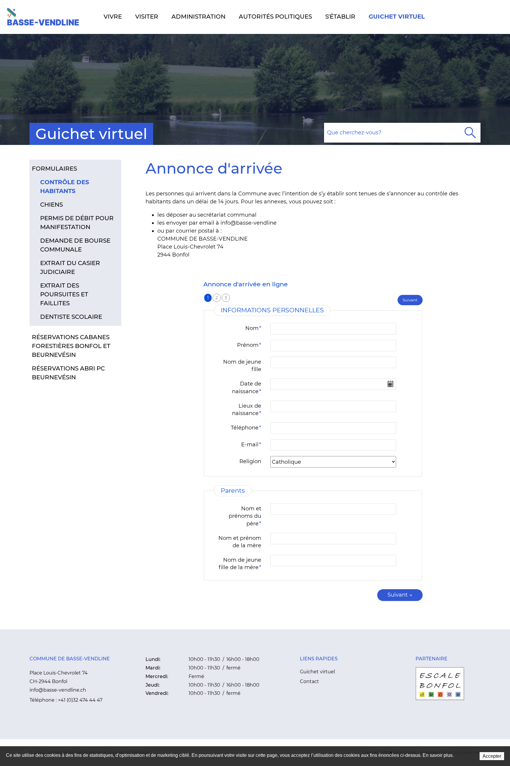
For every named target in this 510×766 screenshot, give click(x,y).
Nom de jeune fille (242, 366)
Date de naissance (246, 387)
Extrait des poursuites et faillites (64, 294)
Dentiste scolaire (71, 316)
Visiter (146, 16)
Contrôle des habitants (64, 187)
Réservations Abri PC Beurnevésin (68, 373)
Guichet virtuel (397, 16)
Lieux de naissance (246, 410)
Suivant (410, 300)
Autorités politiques (275, 16)
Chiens (51, 204)
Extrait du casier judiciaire (70, 267)
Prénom (249, 345)
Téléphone (246, 427)
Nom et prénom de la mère (239, 542)
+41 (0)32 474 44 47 (80, 700)
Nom (253, 328)
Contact (309, 681)
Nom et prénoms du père (245, 516)
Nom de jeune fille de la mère (240, 564)
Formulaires (54, 168)
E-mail (251, 444)
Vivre (113, 16)
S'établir (340, 16)
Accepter (492, 756)
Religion (250, 461)
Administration (198, 16)
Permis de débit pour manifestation (77, 223)
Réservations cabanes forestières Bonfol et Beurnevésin (71, 346)
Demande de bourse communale (75, 245)
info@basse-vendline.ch (58, 690)
